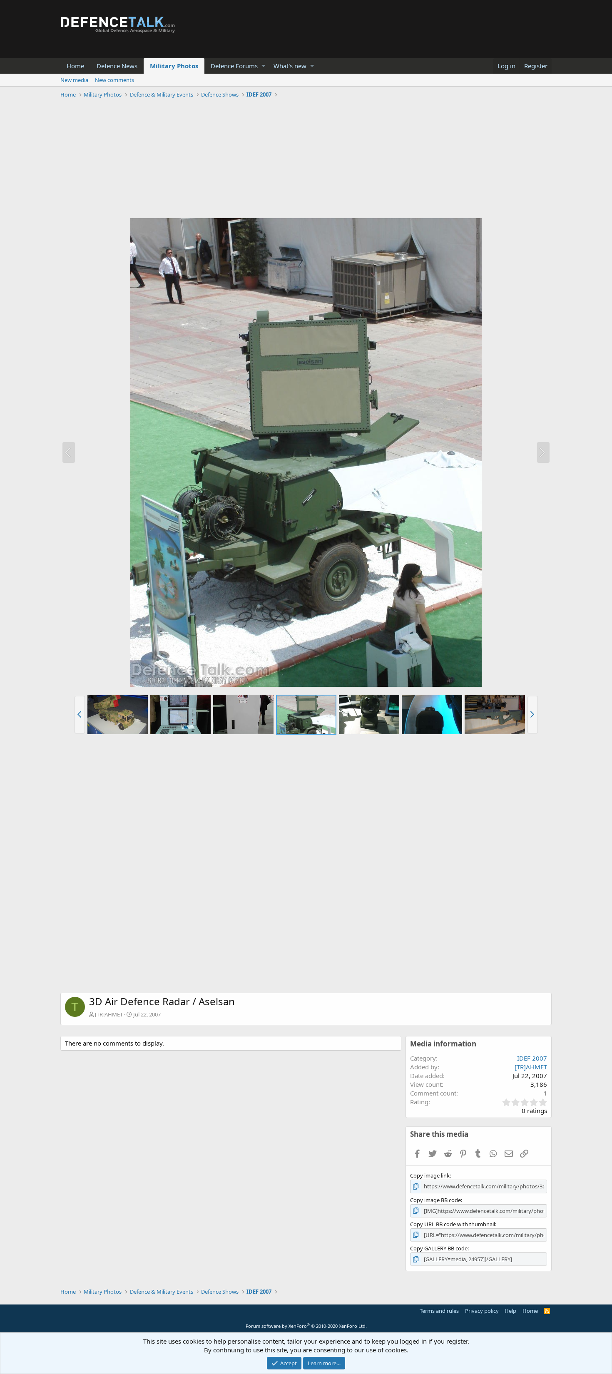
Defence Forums (234, 66)
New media (74, 80)
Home (75, 66)
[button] (263, 66)
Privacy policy (482, 1310)
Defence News (117, 66)
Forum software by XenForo (306, 1326)
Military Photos (174, 66)
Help (510, 1310)
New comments (114, 80)
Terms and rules (439, 1310)
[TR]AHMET (109, 1014)
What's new (290, 66)
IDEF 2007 (532, 1058)
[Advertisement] (306, 159)
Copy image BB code (435, 1200)
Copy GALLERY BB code (439, 1248)
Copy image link (430, 1175)
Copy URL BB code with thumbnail (452, 1224)
